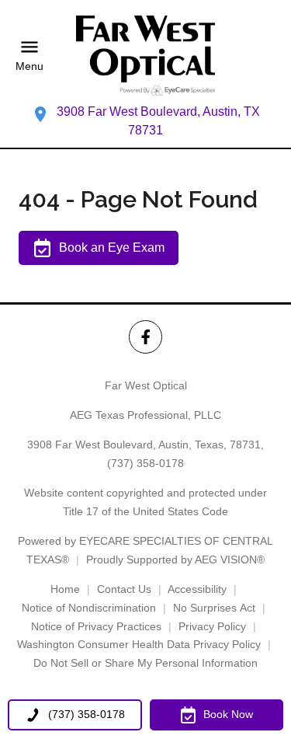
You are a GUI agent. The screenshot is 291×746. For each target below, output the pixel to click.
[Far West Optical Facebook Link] (145, 337)
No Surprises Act (214, 607)
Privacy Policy (212, 626)
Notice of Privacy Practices (96, 626)
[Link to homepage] (146, 56)
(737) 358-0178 (145, 463)
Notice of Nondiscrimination (89, 607)
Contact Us (124, 589)
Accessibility (197, 589)
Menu (29, 66)
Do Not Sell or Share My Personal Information (145, 663)
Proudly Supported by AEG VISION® (175, 559)
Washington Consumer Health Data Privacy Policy (139, 644)
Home (65, 589)
